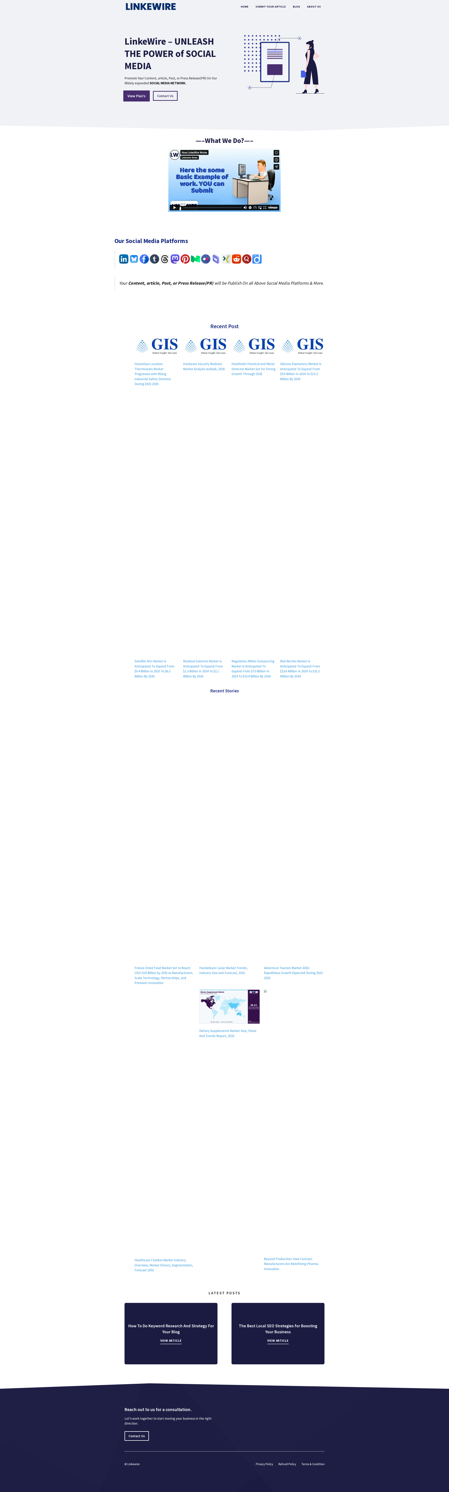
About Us (314, 6)
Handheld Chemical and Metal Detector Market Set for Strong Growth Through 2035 (254, 369)
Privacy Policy (264, 1464)
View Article (171, 1341)
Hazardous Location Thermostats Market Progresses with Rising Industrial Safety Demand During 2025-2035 (153, 374)
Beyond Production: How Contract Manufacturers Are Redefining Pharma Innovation (291, 1264)
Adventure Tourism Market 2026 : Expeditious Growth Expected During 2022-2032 (294, 973)
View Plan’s (136, 96)
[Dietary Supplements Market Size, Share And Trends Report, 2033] (229, 1007)
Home (245, 6)
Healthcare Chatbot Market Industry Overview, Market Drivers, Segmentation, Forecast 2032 (164, 1265)
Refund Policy (287, 1464)
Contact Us (165, 96)
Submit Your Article (271, 6)
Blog (296, 6)
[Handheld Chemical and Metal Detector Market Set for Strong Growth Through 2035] (254, 346)
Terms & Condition (312, 1464)
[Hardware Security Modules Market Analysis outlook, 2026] (205, 346)
